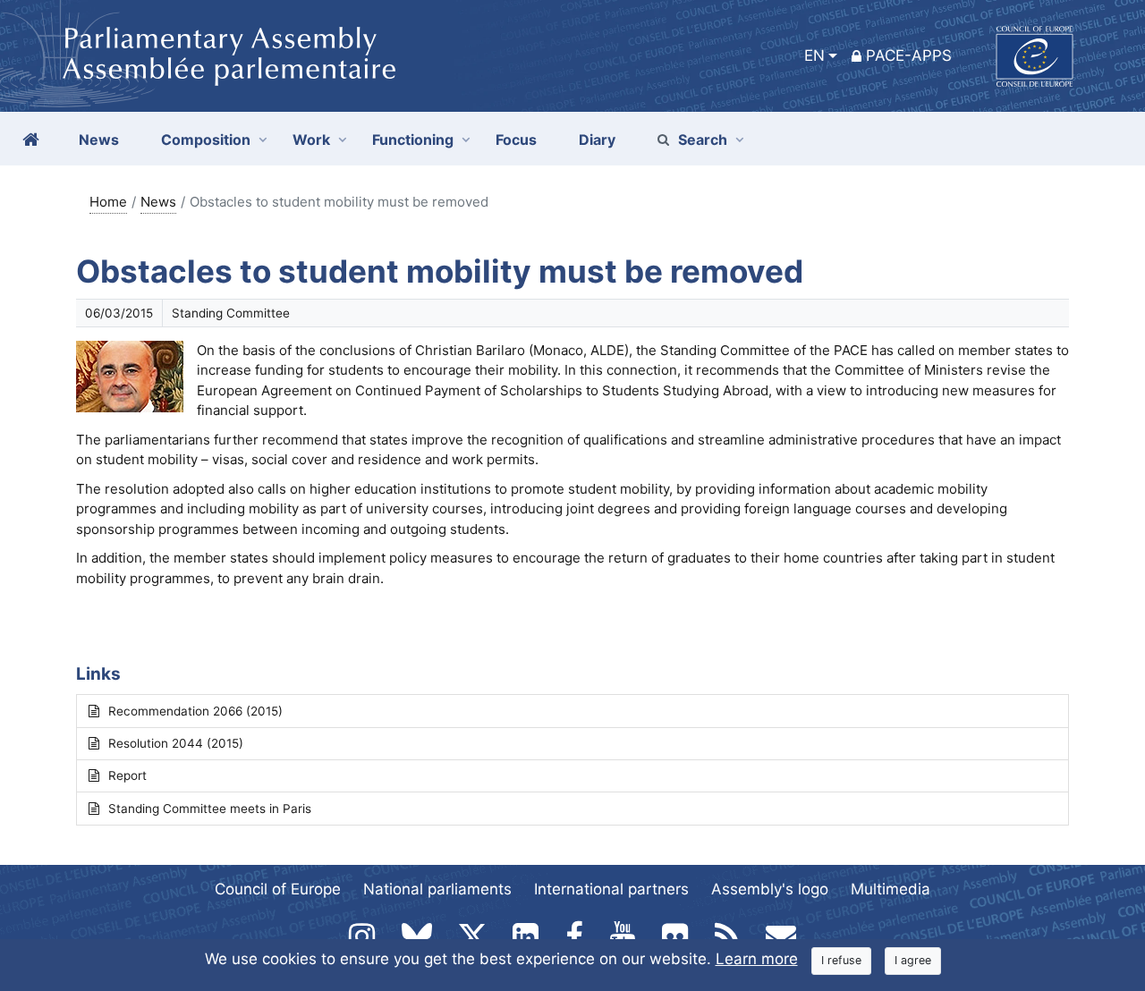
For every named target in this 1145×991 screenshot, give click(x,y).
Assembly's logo (769, 889)
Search (702, 139)
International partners (611, 889)
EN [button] (814, 55)
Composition (205, 139)
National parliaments (437, 889)
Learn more (757, 959)
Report (127, 775)
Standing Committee (231, 313)
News (158, 201)
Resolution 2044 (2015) (175, 743)
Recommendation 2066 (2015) (195, 711)
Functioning (413, 139)
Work (311, 139)
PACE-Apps (909, 55)
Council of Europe (278, 889)
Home (108, 201)
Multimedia (890, 889)
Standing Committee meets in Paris (209, 808)
